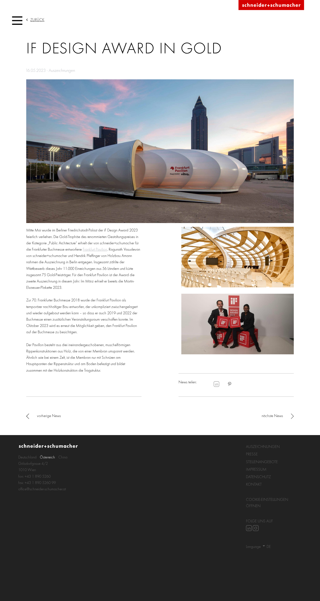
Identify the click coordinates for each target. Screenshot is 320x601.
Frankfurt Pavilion (95, 249)
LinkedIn (216, 384)
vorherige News (49, 415)
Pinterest (229, 384)
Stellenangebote (262, 461)
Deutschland (27, 456)
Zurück (37, 19)
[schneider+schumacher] (271, 5)
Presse (252, 453)
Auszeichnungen (263, 446)
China (62, 456)
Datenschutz (258, 476)
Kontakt (254, 484)
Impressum (256, 469)
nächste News (272, 415)
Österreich (47, 456)
